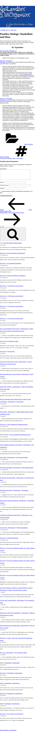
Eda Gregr (13, 30)
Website (2, 188)
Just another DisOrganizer (15, 11)
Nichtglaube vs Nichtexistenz (12, 663)
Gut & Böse (3, 158)
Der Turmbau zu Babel (21, 652)
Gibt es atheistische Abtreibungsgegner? (17, 424)
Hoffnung (9, 158)
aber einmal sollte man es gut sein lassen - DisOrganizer (14, 374)
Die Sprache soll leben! (22, 457)
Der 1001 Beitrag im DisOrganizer (13, 243)
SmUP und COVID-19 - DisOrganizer (10, 386)
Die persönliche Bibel (27, 467)
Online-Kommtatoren (22, 527)
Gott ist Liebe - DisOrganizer (7, 527)
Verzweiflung (19, 158)
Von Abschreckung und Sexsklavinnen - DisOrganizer (14, 625)
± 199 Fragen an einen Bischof (15, 286)
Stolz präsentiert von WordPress (8, 730)
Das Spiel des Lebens (12, 341)
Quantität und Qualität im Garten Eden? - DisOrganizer (14, 515)
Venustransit (25, 490)
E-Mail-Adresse (4, 185)
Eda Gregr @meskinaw (6, 60)
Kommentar (3, 168)
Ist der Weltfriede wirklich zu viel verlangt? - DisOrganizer (15, 445)
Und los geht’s (11, 351)
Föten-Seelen (20, 401)
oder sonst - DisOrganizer (6, 652)
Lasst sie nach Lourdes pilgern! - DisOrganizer (12, 600)
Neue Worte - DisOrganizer (7, 457)
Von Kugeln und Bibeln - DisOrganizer (10, 467)
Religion (7, 157)
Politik (26, 144)
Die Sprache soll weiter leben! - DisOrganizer (11, 477)
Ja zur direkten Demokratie (14, 263)
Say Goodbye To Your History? (15, 714)
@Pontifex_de (3, 62)
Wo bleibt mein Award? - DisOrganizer (10, 490)
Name (2, 182)
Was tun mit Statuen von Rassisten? (16, 275)
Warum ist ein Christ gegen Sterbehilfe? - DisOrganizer (14, 613)
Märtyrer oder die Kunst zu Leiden (18, 590)
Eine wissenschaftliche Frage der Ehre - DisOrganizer (14, 328)
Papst (14, 158)
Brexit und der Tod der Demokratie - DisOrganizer (13, 500)
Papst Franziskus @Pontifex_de (8, 51)
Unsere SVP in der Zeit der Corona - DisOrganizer (13, 361)
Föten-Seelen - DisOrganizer (7, 412)
